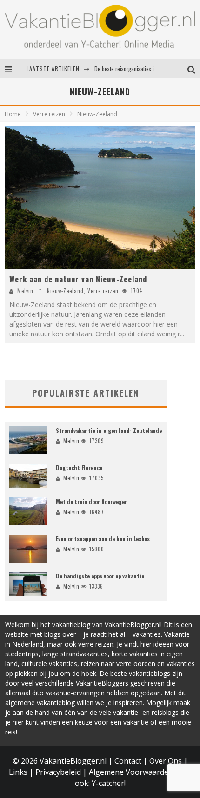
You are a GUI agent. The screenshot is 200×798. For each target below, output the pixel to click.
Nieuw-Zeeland (65, 290)
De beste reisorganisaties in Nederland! (138, 68)
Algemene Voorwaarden (131, 772)
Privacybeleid (58, 772)
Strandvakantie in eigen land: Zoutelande (109, 430)
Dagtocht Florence (79, 467)
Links (18, 772)
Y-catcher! (109, 783)
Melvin (25, 290)
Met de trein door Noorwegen (92, 501)
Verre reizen (103, 290)
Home (13, 114)
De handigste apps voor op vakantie (100, 576)
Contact (127, 761)
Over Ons (165, 761)
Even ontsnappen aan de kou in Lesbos (103, 539)
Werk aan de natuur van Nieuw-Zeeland (78, 279)
